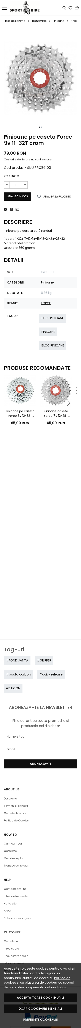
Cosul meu (11, 851)
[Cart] (77, 8)
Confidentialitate (15, 813)
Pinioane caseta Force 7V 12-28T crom (56, 413)
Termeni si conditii (16, 806)
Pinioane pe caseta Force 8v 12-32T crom (20, 413)
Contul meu (11, 941)
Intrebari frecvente (15, 896)
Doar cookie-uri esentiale (40, 1008)
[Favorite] (70, 8)
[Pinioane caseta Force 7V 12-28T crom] (56, 391)
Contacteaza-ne (15, 889)
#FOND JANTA (17, 660)
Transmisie (39, 21)
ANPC (7, 911)
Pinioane (58, 21)
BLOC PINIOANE (52, 345)
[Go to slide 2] (41, 127)
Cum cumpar (13, 843)
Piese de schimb (14, 21)
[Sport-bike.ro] (26, 8)
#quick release (51, 674)
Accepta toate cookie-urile (40, 997)
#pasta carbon (18, 674)
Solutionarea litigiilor (17, 918)
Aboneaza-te (40, 764)
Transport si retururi (16, 865)
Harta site (10, 903)
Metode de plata (14, 858)
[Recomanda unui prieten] (18, 209)
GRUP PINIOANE (52, 318)
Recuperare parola (16, 956)
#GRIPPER (44, 660)
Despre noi (10, 798)
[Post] (7, 209)
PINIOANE (48, 332)
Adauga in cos (17, 196)
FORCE (46, 303)
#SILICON (13, 688)
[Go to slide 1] (39, 127)
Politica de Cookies (16, 820)
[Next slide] (68, 403)
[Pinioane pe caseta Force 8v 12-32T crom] (20, 391)
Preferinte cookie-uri (40, 1019)
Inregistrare (11, 948)
